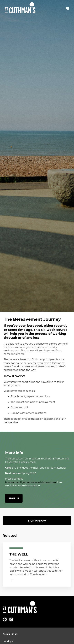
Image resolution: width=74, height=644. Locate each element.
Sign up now (37, 520)
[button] (67, 9)
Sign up (14, 498)
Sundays (8, 641)
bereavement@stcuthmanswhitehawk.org (30, 482)
